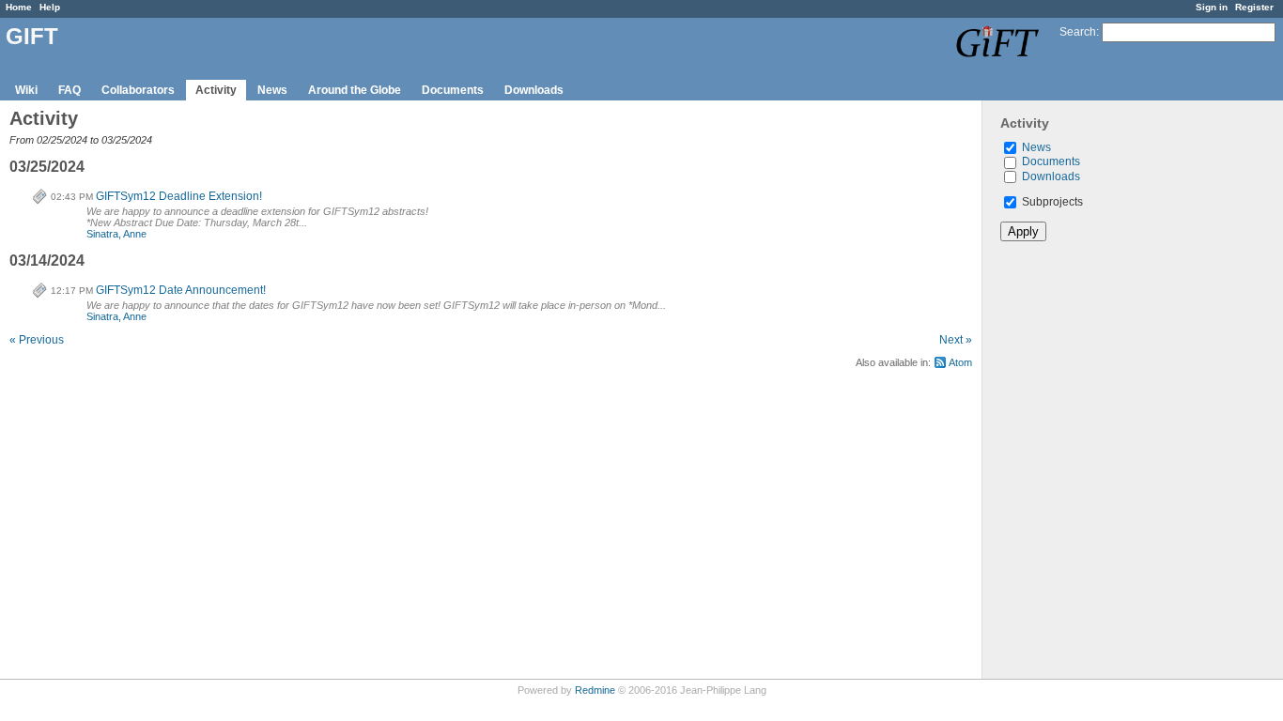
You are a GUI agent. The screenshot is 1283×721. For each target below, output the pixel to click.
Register (1254, 7)
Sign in (1212, 7)
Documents (453, 90)
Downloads (534, 90)
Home (19, 7)
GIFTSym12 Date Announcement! (181, 290)
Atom (960, 362)
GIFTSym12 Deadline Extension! (179, 196)
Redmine (595, 690)
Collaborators (138, 90)
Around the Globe (354, 90)
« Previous (36, 339)
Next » (955, 339)
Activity (216, 90)
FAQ (69, 90)
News (272, 90)
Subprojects (1051, 201)
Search (1077, 31)
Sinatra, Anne (116, 233)
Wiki (26, 90)
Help (49, 7)
